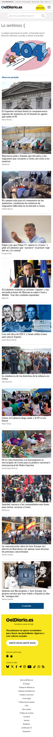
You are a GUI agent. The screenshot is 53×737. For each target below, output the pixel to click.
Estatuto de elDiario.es (26, 691)
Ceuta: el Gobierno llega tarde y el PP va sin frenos (24, 419)
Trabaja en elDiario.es (26, 687)
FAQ (26, 706)
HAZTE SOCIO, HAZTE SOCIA (22, 643)
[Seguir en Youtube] (29, 666)
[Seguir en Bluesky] (7, 666)
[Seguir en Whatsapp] (39, 666)
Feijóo (41, 1)
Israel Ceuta (18, 1)
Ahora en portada (10, 77)
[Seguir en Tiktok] (34, 666)
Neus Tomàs (6, 424)
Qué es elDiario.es (26, 680)
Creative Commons (26, 695)
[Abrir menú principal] (49, 7)
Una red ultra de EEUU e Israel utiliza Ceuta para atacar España (24, 335)
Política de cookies (26, 713)
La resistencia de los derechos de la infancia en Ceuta (25, 377)
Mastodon (26, 731)
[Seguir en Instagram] (24, 666)
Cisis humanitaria (26, 1)
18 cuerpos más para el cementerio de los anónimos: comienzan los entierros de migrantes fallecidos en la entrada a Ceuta (23, 203)
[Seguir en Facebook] (16, 666)
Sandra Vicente (7, 555)
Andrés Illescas (7, 209)
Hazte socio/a (40, 7)
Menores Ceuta (35, 1)
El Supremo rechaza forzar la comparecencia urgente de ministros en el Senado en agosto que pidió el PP (24, 114)
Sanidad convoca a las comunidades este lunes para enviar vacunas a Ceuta (25, 506)
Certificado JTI (26, 728)
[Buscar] (43, 15)
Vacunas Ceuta (48, 1)
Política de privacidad (26, 702)
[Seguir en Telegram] (20, 666)
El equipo (26, 684)
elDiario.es (5, 164)
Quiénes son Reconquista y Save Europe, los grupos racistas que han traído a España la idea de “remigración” (26, 593)
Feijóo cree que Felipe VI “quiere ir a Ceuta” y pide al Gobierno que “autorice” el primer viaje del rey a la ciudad (26, 248)
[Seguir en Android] (7, 656)
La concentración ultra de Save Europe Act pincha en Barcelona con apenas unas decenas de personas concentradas (25, 549)
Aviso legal (26, 698)
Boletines (26, 724)
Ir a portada (26, 606)
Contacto (26, 717)
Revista (26, 720)
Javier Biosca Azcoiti (9, 340)
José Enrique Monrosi (10, 468)
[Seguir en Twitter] (12, 666)
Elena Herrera (7, 120)
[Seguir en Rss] (43, 666)
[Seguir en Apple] (11, 656)
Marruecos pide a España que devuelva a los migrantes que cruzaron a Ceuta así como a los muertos (25, 158)
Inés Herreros (7, 382)
